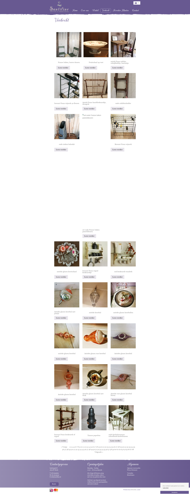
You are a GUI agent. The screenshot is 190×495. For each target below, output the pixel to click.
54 (102, 449)
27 (116, 447)
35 (134, 447)
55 (104, 449)
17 (95, 447)
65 (126, 449)
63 (122, 449)
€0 (138, 3)
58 (111, 449)
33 (130, 447)
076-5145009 (55, 473)
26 (114, 447)
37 (65, 449)
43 (78, 449)
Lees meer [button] (165, 488)
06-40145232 (55, 475)
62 (120, 449)
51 (96, 449)
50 (94, 449)
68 (133, 449)
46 (85, 449)
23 (108, 447)
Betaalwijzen (130, 475)
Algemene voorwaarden (133, 468)
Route (54, 484)
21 (103, 447)
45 (83, 449)
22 (105, 447)
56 (107, 449)
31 (125, 447)
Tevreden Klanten (121, 10)
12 (85, 447)
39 (70, 449)
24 (110, 447)
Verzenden (130, 473)
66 (128, 449)
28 (119, 447)
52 (98, 449)
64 (124, 449)
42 (76, 449)
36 (63, 449)
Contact (135, 10)
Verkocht (105, 10)
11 (83, 447)
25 (112, 447)
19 (99, 447)
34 (132, 447)
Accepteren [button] (174, 492)
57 (109, 449)
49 (92, 449)
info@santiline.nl (56, 477)
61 (117, 449)
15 (91, 447)
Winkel (95, 10)
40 (72, 449)
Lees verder (63, 68)
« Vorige (64, 447)
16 (93, 447)
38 (67, 449)
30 (123, 447)
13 (87, 447)
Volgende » (99, 452)
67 (131, 449)
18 (97, 447)
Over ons (85, 10)
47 (87, 449)
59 (113, 449)
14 (89, 447)
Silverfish (133, 489)
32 (127, 447)
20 (101, 447)
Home (75, 10)
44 (81, 449)
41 (74, 449)
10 (81, 447)
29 (121, 447)
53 (100, 449)
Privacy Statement (132, 470)
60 (115, 449)
